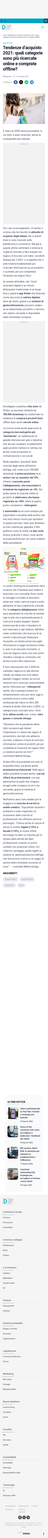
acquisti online (27, 879)
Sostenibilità (8, 1227)
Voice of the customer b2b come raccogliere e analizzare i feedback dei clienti (30, 1133)
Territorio (6, 1218)
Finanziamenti (8, 1306)
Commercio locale (12, 1212)
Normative (7, 1440)
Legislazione (9, 1351)
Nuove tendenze (11, 1401)
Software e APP (9, 1495)
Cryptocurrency (9, 1407)
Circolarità (7, 1412)
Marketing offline (9, 1389)
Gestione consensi (21, 1510)
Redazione (7, 76)
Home (5, 35)
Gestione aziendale (13, 1323)
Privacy (6, 1361)
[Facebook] (1, 21)
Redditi (5, 1445)
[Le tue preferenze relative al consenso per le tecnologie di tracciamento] (43, 1533)
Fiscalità (7, 1429)
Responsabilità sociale (11, 1473)
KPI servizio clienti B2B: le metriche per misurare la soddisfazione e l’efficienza (30, 1154)
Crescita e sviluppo (12, 1239)
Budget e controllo (10, 1329)
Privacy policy (10, 1506)
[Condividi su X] (21, 82)
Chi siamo (9, 1509)
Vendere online (9, 1283)
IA (4, 1491)
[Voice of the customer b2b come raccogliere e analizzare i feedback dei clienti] (12, 1135)
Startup (6, 1255)
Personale (7, 1334)
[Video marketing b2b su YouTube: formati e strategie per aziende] (12, 1115)
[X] (5, 21)
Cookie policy (23, 1506)
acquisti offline (10, 879)
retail (21, 885)
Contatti (35, 1506)
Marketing (11, 35)
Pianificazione (8, 1245)
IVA (4, 1435)
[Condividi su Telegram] (32, 82)
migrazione (9, 885)
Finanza (7, 1300)
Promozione (8, 1222)
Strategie (6, 1384)
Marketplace (8, 1278)
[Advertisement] (24, 991)
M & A (5, 1250)
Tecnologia (9, 1485)
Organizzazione (9, 1339)
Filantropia (7, 1468)
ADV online (7, 1379)
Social (5, 1417)
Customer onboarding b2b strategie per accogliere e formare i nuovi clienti (30, 1175)
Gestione (6, 1311)
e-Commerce (9, 1267)
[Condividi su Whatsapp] (26, 82)
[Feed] (28, 1517)
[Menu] (42, 27)
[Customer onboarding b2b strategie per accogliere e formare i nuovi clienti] (12, 1177)
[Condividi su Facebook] (16, 82)
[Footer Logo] (24, 1201)
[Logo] (6, 27)
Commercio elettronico (12, 1357)
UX (4, 1288)
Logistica (6, 1273)
